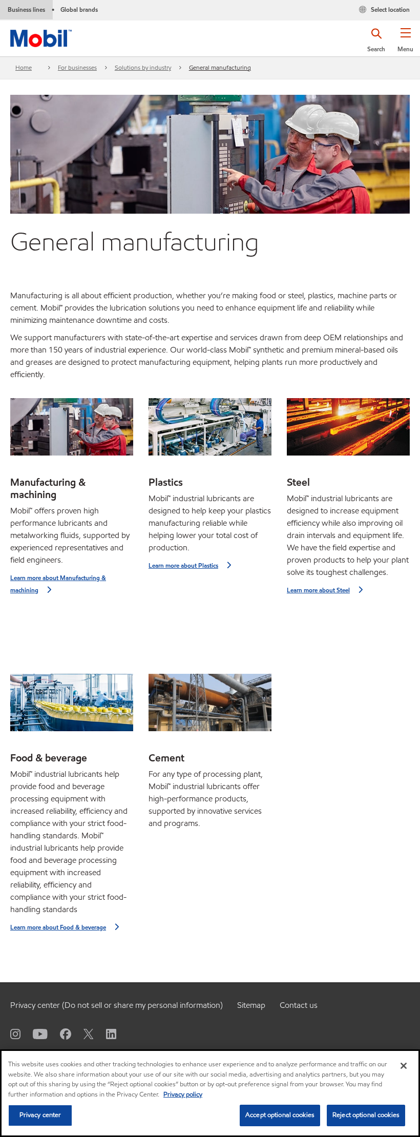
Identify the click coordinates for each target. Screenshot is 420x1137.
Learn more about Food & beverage (58, 927)
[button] (405, 43)
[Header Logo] (41, 36)
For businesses (77, 67)
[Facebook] (59, 1033)
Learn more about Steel (318, 590)
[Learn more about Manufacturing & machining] (71, 431)
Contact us (299, 1005)
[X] (82, 1033)
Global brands (79, 9)
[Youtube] (34, 1033)
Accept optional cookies (279, 1115)
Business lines (26, 9)
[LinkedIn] (105, 1033)
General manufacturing (220, 67)
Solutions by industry (143, 67)
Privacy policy (182, 1094)
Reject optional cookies (366, 1115)
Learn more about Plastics (183, 565)
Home (23, 67)
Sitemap (251, 1005)
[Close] (403, 1066)
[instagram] (15, 1033)
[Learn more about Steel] (348, 431)
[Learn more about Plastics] (210, 431)
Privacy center (40, 1115)
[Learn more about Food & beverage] (71, 706)
